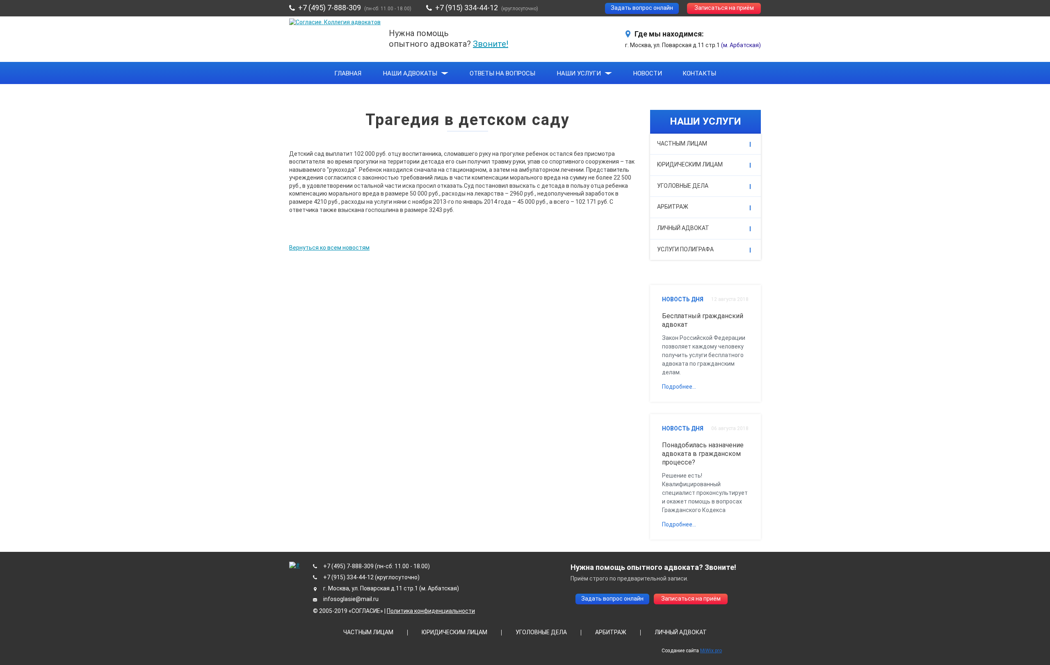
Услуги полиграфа (685, 249)
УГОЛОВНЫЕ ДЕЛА (541, 632)
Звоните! (490, 44)
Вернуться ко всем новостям (329, 247)
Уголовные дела (682, 185)
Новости (647, 73)
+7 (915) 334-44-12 (466, 7)
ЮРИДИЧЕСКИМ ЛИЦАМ (454, 632)
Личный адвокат (683, 228)
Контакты (699, 73)
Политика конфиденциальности (431, 611)
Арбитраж (672, 206)
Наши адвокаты (410, 73)
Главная (347, 73)
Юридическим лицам (690, 164)
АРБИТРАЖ (610, 632)
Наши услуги (579, 73)
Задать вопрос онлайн (642, 8)
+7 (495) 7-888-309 (329, 7)
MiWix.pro (711, 651)
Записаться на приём (724, 8)
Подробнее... (679, 386)
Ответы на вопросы (502, 73)
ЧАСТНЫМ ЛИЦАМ (368, 632)
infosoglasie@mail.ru (351, 599)
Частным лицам (682, 143)
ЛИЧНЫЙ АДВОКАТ (681, 632)
